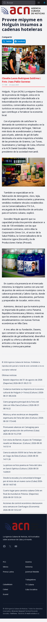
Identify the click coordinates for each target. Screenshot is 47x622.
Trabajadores (30, 579)
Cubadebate (7, 584)
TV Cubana (29, 584)
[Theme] (44, 2)
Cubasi (5, 589)
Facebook (21, 41)
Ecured (5, 594)
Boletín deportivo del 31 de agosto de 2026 (22, 379)
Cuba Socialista (31, 589)
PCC (4, 562)
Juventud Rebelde (32, 572)
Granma (28, 562)
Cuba (36, 430)
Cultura (34, 392)
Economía (34, 506)
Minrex (5, 567)
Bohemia (28, 567)
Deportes (8, 383)
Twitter (9, 41)
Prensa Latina (8, 572)
